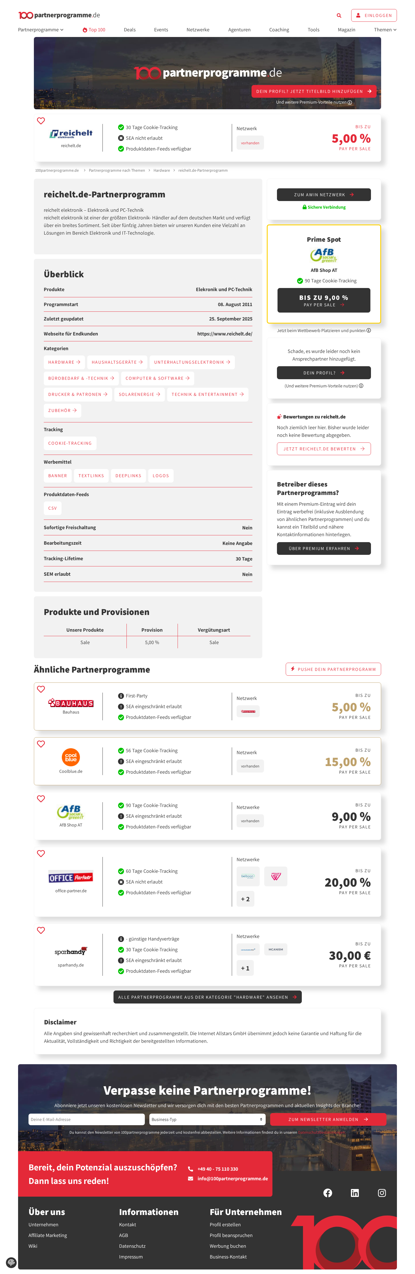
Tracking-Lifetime (63, 558)
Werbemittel (57, 461)
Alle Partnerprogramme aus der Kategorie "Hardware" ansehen (204, 997)
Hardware (162, 170)
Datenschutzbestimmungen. (322, 1132)
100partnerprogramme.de (57, 170)
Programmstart (61, 304)
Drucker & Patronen (75, 394)
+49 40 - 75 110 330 (218, 1169)
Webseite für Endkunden (71, 333)
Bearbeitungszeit (63, 543)
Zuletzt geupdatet (64, 318)
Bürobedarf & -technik (79, 378)
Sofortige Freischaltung (70, 527)
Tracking (53, 429)
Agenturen (239, 29)
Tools (313, 29)
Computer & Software (155, 378)
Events (161, 29)
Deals (130, 29)
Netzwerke (198, 29)
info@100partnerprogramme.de (233, 1178)
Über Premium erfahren (320, 548)
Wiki (33, 1246)
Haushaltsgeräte (115, 362)
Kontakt (127, 1224)
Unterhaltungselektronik (190, 362)
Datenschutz (132, 1246)
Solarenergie (137, 394)
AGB (123, 1235)
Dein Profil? (320, 373)
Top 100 (96, 29)
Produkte (54, 289)
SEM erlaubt (57, 574)
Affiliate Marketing (48, 1235)
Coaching (279, 29)
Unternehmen (43, 1224)
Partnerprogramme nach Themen (117, 170)
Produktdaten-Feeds (66, 494)
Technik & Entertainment (205, 394)
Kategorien (56, 348)
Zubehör (60, 410)
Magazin (346, 29)
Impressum (131, 1256)
